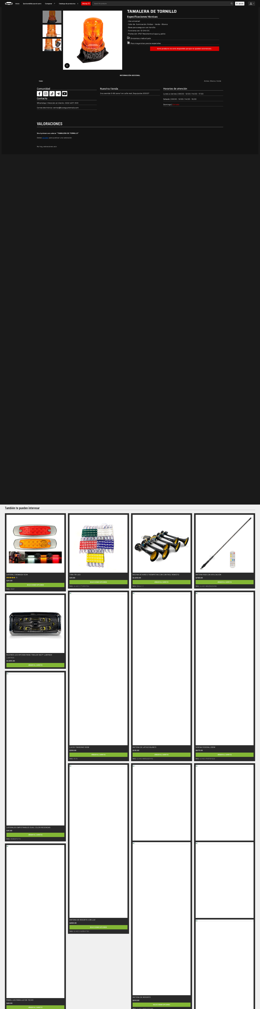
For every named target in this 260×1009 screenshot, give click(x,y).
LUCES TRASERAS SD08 (79, 747)
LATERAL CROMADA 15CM (17, 574)
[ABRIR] (253, 3)
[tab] (130, 75)
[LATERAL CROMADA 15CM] (35, 544)
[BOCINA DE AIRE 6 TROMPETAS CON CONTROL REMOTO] (162, 544)
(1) (16, 577)
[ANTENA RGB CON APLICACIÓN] (225, 544)
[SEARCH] (231, 4)
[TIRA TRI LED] (98, 544)
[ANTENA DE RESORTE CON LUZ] (98, 841)
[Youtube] (64, 93)
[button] (162, 582)
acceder (45, 137)
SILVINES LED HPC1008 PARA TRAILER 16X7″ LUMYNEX (29, 655)
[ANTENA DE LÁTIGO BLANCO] (162, 668)
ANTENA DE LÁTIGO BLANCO (144, 747)
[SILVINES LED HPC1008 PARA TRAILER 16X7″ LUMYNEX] (35, 624)
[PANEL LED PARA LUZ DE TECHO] (35, 921)
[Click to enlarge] (67, 65)
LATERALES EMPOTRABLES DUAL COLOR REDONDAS (28, 827)
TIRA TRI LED (74, 574)
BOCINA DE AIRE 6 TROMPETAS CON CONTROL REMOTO (156, 574)
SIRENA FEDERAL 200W (205, 747)
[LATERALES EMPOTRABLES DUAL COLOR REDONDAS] (35, 748)
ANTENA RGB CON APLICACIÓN (208, 574)
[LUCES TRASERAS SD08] (98, 668)
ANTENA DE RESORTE (142, 997)
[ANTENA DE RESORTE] (162, 918)
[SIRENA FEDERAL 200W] (225, 668)
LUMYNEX (10, 658)
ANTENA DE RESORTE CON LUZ (82, 920)
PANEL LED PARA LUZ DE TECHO (19, 1000)
